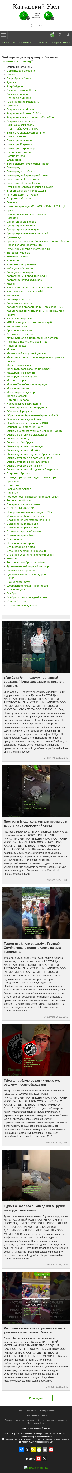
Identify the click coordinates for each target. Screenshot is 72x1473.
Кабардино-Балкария (20, 272)
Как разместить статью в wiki (25, 291)
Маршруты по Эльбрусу (22, 376)
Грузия (11, 210)
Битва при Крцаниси (19, 144)
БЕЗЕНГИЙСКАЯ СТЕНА (22, 128)
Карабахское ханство (20, 303)
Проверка (13, 484)
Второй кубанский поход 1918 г (26, 190)
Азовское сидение (18, 93)
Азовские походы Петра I (22, 90)
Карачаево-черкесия (20, 318)
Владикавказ (14, 159)
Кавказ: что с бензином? (17, 42)
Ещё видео (36, 1398)
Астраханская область (21, 109)
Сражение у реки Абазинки (24, 531)
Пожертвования (47, 1410)
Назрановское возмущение (24, 403)
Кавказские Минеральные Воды (27, 275)
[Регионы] (52, 35)
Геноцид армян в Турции (22, 194)
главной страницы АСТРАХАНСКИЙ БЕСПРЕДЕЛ (37, 206)
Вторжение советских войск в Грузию (30, 186)
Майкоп (11, 349)
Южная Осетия (16, 601)
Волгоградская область (21, 171)
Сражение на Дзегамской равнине (28, 519)
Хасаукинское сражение (22, 570)
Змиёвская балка (17, 256)
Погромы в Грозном (19, 473)
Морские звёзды (17, 395)
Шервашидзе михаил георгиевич (27, 585)
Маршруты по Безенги (21, 372)
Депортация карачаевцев (23, 229)
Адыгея (11, 82)
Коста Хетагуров (17, 326)
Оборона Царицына (19, 411)
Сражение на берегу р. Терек (25, 515)
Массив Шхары (16, 380)
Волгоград (13, 167)
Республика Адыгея (19, 488)
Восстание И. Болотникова (23, 179)
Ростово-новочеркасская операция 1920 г (33, 496)
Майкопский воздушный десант (26, 353)
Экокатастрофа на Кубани (56, 42)
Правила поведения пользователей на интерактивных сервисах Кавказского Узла (36, 1421)
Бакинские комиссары (20, 124)
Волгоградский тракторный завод (27, 175)
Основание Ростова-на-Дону (25, 426)
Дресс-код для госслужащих (24, 244)
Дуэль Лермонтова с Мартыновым (28, 248)
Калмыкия (13, 295)
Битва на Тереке (17, 136)
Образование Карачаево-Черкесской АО (32, 415)
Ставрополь (14, 539)
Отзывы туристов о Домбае (24, 450)
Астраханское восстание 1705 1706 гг (30, 117)
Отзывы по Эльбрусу (20, 442)
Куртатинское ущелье (20, 333)
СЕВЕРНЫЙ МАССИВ (20, 508)
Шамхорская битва (19, 581)
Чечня (10, 577)
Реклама (31, 1410)
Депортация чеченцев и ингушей (27, 233)
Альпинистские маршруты (23, 101)
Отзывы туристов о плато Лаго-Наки (29, 457)
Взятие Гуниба (16, 155)
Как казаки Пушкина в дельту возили (29, 287)
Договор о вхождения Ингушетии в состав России (38, 241)
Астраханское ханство (21, 121)
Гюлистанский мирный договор (26, 213)
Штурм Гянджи (16, 589)
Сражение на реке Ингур (22, 527)
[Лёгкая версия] (31, 25)
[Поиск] (60, 35)
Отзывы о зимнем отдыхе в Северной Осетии (35, 430)
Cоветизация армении (21, 70)
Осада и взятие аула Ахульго (25, 419)
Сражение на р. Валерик (22, 523)
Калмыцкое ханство (19, 299)
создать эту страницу (16, 61)
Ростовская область (19, 500)
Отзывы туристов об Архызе (24, 465)
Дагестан (12, 217)
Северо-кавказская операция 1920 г (29, 512)
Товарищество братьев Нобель (26, 562)
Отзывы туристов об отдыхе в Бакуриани (32, 469)
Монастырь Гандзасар (21, 392)
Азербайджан (15, 86)
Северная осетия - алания (23, 504)
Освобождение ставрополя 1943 (27, 423)
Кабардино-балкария (20, 268)
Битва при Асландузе (20, 140)
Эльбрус (12, 593)
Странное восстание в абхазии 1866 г (30, 554)
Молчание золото (18, 388)
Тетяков (12, 558)
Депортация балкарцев (21, 221)
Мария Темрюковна (19, 364)
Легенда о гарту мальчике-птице (27, 341)
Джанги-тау (14, 237)
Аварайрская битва (19, 78)
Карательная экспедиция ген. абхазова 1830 (35, 306)
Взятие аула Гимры (19, 152)
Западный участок (18, 252)
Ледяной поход (16, 345)
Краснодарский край (19, 330)
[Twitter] (27, 1449)
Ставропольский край (20, 543)
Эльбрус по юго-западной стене (27, 597)
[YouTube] (51, 1449)
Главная (12, 202)
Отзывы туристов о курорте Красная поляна (34, 454)
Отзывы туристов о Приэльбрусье (28, 461)
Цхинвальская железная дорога (27, 574)
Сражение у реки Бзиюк (22, 535)
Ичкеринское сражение (21, 264)
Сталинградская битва (21, 546)
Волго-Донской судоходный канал (28, 163)
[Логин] (68, 35)
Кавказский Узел (36, 6)
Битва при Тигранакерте (22, 148)
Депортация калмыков (21, 225)
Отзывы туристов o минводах (25, 446)
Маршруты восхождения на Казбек (28, 368)
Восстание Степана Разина (24, 182)
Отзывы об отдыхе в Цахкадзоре (27, 434)
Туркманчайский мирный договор (28, 566)
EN (40, 25)
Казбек (11, 283)
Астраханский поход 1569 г (24, 113)
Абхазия (12, 74)
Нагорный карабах (18, 399)
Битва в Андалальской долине (26, 132)
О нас (19, 1410)
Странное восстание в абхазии (26, 550)
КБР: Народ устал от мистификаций (29, 322)
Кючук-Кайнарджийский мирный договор (32, 337)
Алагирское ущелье (19, 97)
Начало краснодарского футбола (27, 407)
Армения (12, 105)
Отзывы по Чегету (18, 438)
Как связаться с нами (36, 1415)
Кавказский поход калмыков (24, 279)
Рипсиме (12, 492)
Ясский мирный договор (22, 605)
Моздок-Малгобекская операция (27, 384)
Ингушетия (13, 260)
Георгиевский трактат (20, 198)
